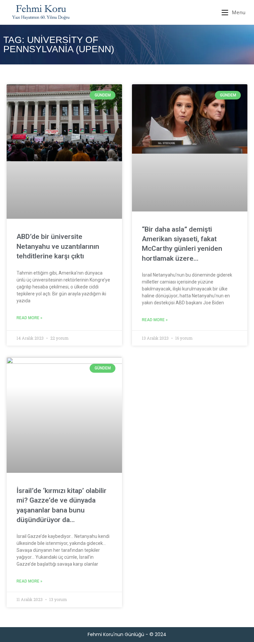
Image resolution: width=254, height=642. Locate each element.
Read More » (29, 318)
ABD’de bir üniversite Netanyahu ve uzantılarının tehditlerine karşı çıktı (58, 246)
